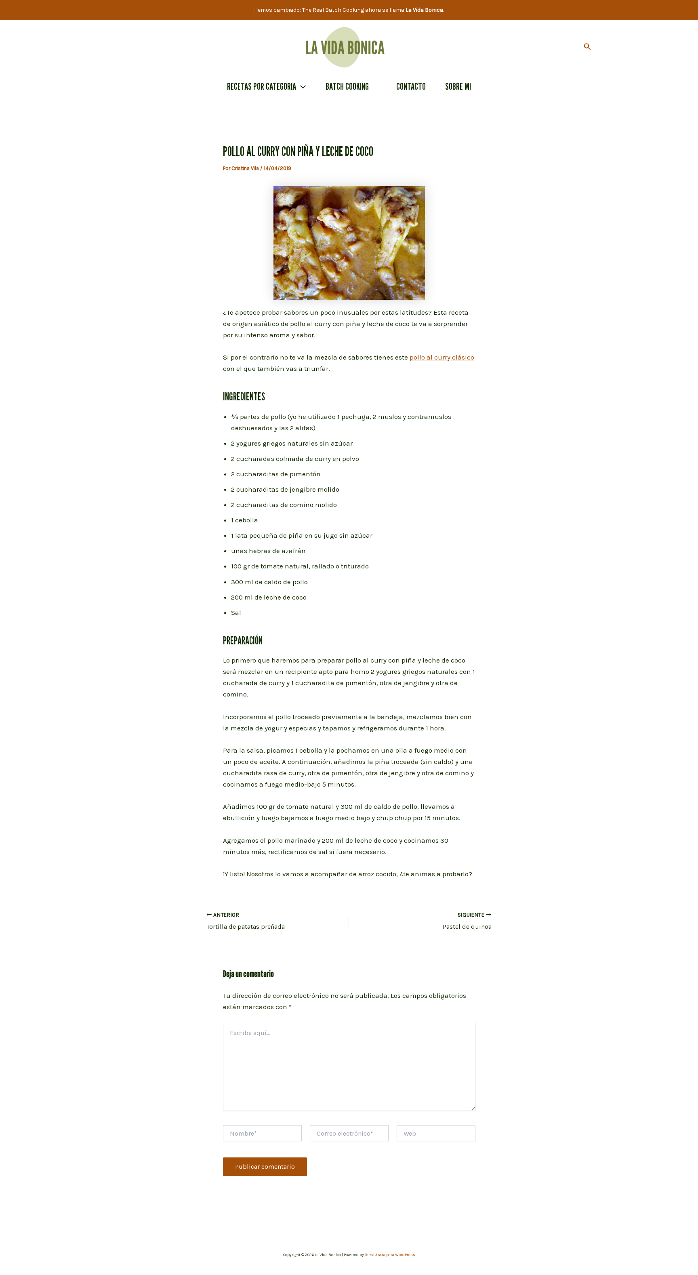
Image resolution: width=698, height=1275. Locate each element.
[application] (301, 86)
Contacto (411, 86)
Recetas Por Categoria (261, 86)
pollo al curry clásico (442, 357)
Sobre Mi (458, 86)
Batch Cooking (347, 86)
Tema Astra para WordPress (390, 1254)
